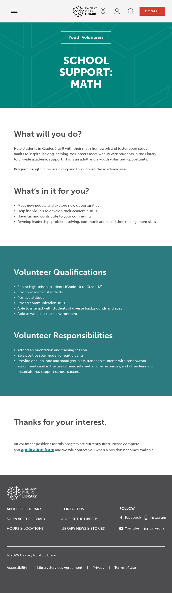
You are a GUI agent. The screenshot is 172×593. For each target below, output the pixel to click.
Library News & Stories (83, 528)
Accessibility (17, 567)
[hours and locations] (103, 11)
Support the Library (26, 519)
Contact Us (72, 509)
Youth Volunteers (86, 37)
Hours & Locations (25, 528)
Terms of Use (125, 567)
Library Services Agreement (59, 567)
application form (37, 449)
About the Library (24, 509)
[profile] (117, 11)
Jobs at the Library (79, 519)
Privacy (98, 567)
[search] (131, 11)
